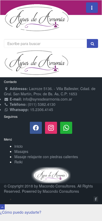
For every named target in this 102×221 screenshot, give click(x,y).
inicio (18, 146)
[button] (20, 212)
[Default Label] (66, 127)
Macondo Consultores (57, 186)
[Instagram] (51, 127)
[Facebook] (36, 127)
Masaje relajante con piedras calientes (46, 156)
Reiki (18, 161)
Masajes (21, 151)
